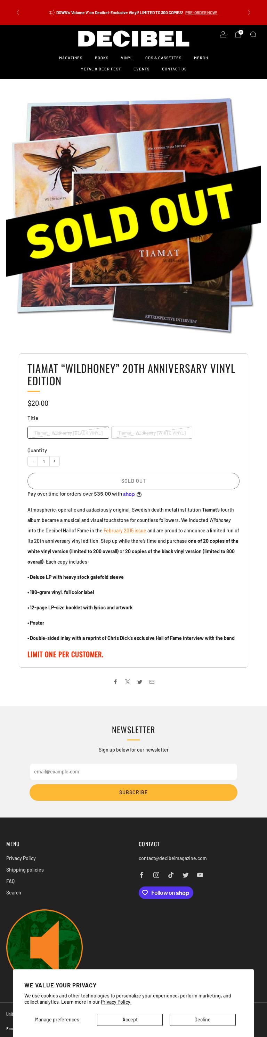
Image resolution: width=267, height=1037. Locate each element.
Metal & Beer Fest (101, 69)
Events (141, 69)
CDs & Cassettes (163, 57)
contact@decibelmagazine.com (173, 858)
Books (101, 57)
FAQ (10, 881)
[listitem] (133, 12)
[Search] (253, 34)
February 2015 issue (125, 530)
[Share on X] (127, 681)
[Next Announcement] (249, 12)
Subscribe (133, 792)
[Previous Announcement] (17, 12)
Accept (130, 1019)
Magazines (70, 57)
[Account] (223, 34)
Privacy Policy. (116, 1002)
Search (13, 892)
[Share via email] (151, 681)
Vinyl (127, 57)
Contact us (174, 69)
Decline (202, 1019)
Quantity (37, 450)
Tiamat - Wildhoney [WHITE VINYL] (152, 433)
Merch (201, 57)
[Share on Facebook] (115, 681)
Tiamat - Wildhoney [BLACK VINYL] (68, 433)
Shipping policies (25, 870)
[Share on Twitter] (139, 681)
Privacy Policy (21, 858)
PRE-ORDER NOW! (201, 12)
